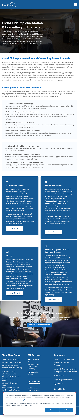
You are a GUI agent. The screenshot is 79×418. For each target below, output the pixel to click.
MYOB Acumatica (8, 371)
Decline (66, 410)
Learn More (14, 228)
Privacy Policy (23, 400)
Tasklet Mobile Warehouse (11, 390)
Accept (52, 410)
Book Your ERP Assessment (39, 324)
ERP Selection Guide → (33, 373)
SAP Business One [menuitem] (34, 391)
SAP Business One (9, 374)
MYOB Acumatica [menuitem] (33, 388)
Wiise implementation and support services (16, 278)
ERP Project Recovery (32, 367)
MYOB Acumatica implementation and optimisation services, (56, 201)
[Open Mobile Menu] (75, 4)
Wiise (4, 381)
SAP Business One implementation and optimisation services (19, 203)
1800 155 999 (59, 376)
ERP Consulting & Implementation (33, 361)
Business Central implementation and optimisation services (56, 274)
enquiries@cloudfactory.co (64, 380)
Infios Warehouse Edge (10, 388)
